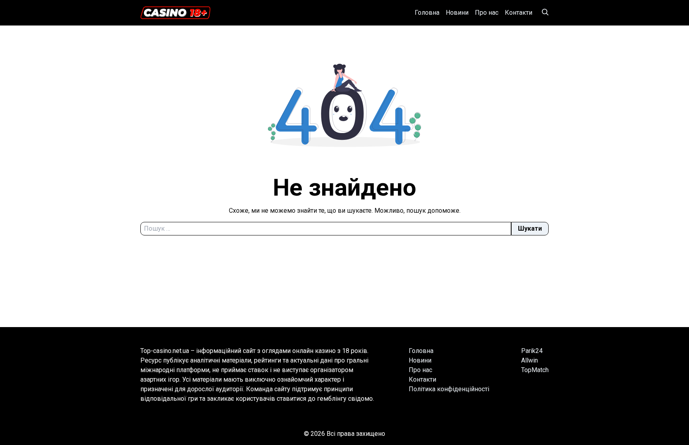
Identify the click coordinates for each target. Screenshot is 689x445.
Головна (427, 12)
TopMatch (535, 370)
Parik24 (532, 351)
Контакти (518, 12)
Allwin (529, 360)
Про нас (486, 12)
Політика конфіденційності (449, 389)
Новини (457, 12)
